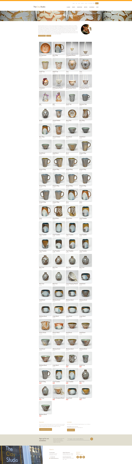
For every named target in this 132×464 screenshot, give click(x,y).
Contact (86, 3)
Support (82, 3)
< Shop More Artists (42, 35)
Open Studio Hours (79, 454)
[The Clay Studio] (39, 6)
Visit (76, 3)
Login (97, 3)
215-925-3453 (52, 456)
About (74, 3)
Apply (79, 3)
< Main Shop (49, 35)
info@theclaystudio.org (54, 458)
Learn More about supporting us (45, 429)
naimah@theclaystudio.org (71, 427)
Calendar (91, 3)
